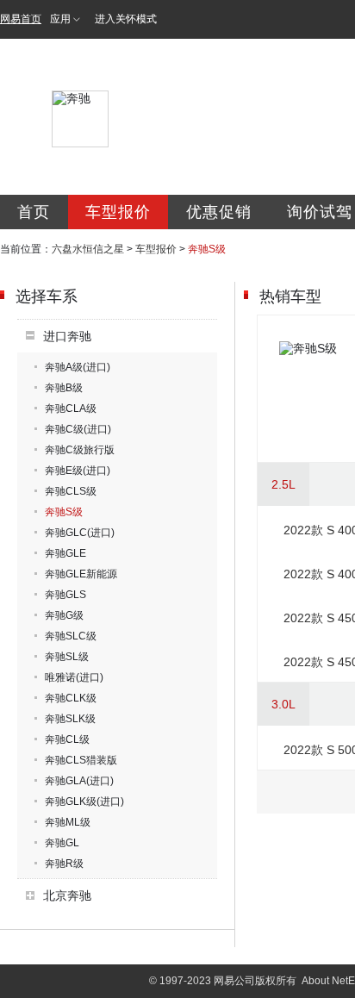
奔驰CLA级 (71, 408)
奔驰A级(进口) (77, 367)
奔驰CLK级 (71, 698)
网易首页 (20, 19)
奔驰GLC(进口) (80, 533)
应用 (60, 19)
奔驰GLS (65, 595)
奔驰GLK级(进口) (84, 801)
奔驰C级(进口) (78, 429)
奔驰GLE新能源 (81, 574)
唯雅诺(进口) (74, 677)
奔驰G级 (64, 615)
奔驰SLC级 (71, 636)
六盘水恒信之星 (88, 249)
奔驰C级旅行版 (80, 450)
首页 (33, 212)
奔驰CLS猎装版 (81, 760)
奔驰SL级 (67, 657)
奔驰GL (62, 843)
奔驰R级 (64, 864)
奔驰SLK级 (70, 719)
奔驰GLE (65, 553)
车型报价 (118, 212)
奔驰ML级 (67, 822)
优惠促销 (219, 212)
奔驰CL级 (67, 739)
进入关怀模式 (126, 19)
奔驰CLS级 (71, 491)
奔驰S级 (64, 512)
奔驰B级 (64, 388)
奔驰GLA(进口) (79, 781)
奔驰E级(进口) (77, 471)
